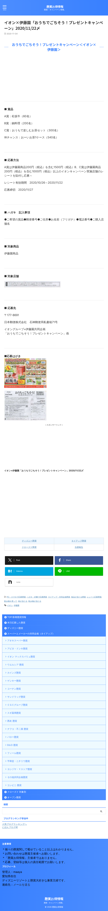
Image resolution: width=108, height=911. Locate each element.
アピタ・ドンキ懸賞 (17, 648)
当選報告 (79, 547)
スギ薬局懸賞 (14, 712)
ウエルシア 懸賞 (15, 664)
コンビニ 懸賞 (14, 785)
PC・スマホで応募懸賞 (16, 597)
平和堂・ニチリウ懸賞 (18, 761)
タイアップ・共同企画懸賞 (59, 597)
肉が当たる (22, 601)
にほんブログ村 (10, 827)
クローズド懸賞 (29, 547)
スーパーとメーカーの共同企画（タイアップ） (31, 633)
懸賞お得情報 (55, 6)
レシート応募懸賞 (94, 597)
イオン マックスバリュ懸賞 (21, 656)
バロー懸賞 (13, 737)
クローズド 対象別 (16, 791)
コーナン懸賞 (14, 688)
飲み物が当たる (34, 601)
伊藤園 (16, 605)
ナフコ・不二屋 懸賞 (17, 729)
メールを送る (21, 884)
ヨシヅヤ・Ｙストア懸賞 (19, 769)
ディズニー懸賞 (29, 540)
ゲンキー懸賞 (14, 680)
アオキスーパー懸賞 (17, 640)
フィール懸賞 (14, 753)
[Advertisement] (54, 76)
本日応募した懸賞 (16, 622)
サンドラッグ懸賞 (16, 696)
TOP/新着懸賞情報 (16, 617)
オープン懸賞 (14, 797)
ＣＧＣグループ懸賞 (17, 704)
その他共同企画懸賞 (17, 777)
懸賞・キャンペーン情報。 (54, 903)
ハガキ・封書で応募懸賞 (37, 597)
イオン (10, 605)
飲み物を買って (10, 601)
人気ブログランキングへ (14, 824)
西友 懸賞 (12, 720)
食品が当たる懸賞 (78, 597)
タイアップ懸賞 (78, 540)
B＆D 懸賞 (12, 745)
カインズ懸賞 (14, 672)
